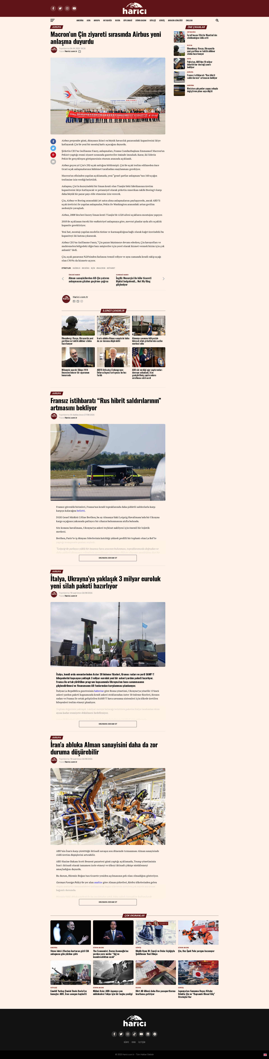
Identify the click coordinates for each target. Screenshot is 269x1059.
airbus (77, 268)
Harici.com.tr (71, 51)
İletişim (141, 1042)
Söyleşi (153, 20)
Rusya (117, 20)
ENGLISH (189, 20)
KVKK (134, 1042)
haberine (99, 691)
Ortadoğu (107, 20)
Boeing (86, 268)
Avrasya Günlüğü (175, 20)
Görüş (162, 20)
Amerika (79, 20)
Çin (93, 268)
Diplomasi (127, 20)
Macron (101, 268)
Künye (126, 1042)
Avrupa (97, 20)
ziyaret (111, 268)
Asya (88, 20)
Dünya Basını (140, 20)
